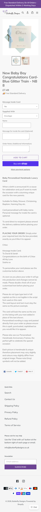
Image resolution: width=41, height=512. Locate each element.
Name (5, 121)
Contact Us (10, 399)
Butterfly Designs (19, 501)
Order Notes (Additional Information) (17, 144)
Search (8, 392)
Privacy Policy (11, 412)
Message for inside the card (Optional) (18, 131)
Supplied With (9, 111)
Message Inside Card (11, 102)
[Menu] (37, 12)
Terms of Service (12, 425)
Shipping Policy (12, 405)
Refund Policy (11, 418)
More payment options (20, 169)
